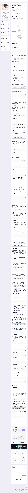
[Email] (6, 19)
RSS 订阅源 (19, 489)
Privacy (14, 489)
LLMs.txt (23, 489)
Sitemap (21, 489)
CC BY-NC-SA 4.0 (21, 438)
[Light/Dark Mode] (24, 1)
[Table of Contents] (26, 486)
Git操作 (19, 13)
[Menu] (26, 1)
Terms (16, 489)
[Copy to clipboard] (25, 50)
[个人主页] (3, 19)
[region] (19, 50)
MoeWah (14, 438)
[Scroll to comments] (26, 487)
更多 (5, 49)
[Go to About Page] (5, 7)
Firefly (21, 490)
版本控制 (14, 13)
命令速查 (17, 13)
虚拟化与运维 (14, 10)
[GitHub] (4, 19)
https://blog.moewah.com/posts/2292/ (17, 436)
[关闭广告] (26, 444)
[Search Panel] (23, 1)
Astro (19, 490)
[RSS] (7, 19)
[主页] (26, 489)
